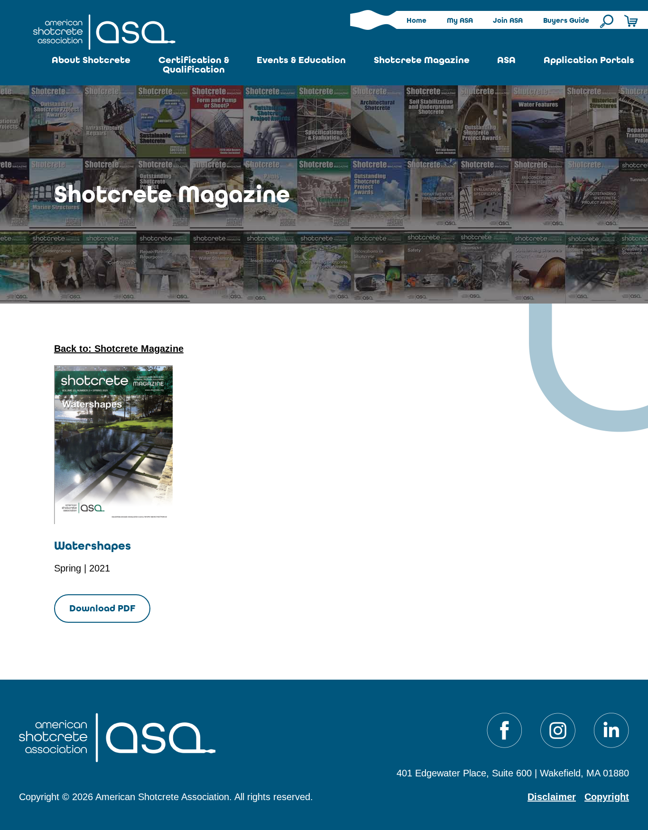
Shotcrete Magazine (422, 60)
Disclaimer (552, 797)
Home (416, 20)
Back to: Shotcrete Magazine (119, 348)
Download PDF (102, 608)
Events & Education (301, 60)
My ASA (460, 20)
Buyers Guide (566, 20)
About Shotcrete (91, 60)
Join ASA (508, 20)
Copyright (606, 797)
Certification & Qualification (193, 64)
